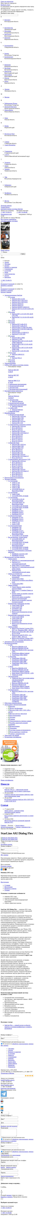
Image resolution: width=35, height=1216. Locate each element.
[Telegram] (4, 1096)
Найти (23, 254)
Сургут (6, 154)
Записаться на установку (9, 1141)
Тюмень (7, 169)
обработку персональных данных (22, 1044)
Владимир (7, 31)
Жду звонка (4, 855)
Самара (6, 142)
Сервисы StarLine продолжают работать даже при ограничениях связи (18, 795)
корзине (9, 1195)
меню (2, 257)
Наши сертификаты (7, 780)
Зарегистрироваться (7, 1176)
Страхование (8, 269)
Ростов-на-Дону (9, 134)
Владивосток (8, 28)
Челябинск (7, 193)
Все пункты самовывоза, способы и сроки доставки (9, 220)
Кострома (7, 68)
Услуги (6, 275)
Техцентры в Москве (7, 1073)
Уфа (5, 177)
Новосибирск (8, 110)
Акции (6, 262)
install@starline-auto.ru (7, 1080)
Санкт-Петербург (9, 145)
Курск (6, 81)
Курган (6, 78)
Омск (6, 118)
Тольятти (7, 162)
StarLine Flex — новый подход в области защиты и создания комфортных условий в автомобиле (18, 1026)
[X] (6, 869)
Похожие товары (6, 866)
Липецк (6, 89)
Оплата (6, 265)
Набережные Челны (10, 103)
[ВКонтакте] (1, 869)
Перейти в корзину (7, 285)
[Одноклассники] (3, 869)
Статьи (4, 805)
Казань (6, 53)
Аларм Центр (12, 208)
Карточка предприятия (8, 1088)
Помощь (11, 1058)
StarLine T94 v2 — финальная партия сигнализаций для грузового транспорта (17, 790)
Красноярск (8, 74)
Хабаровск (7, 185)
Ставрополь (8, 151)
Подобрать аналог (6, 844)
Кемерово (7, 65)
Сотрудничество (9, 274)
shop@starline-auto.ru (7, 1085)
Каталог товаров (6, 292)
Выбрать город (5, 5)
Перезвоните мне (6, 214)
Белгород (7, 20)
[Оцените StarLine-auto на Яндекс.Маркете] (17, 1077)
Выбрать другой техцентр (9, 1126)
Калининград (8, 57)
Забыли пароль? (11, 1167)
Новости (5, 784)
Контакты (7, 277)
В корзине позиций (7, 289)
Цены (6, 272)
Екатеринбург (8, 45)
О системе (7, 270)
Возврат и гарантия (10, 267)
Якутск (6, 201)
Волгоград (7, 34)
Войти (3, 1167)
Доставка (7, 264)
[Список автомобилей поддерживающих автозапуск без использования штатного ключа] (10, 761)
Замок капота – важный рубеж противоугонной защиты (14, 811)
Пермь (6, 126)
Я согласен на (18, 1044)
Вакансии (11, 1065)
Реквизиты (11, 1067)
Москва (6, 97)
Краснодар (7, 71)
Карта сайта (12, 1062)
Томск (6, 166)
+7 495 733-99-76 (6, 280)
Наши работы (12, 1063)
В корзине (7, 284)
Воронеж (7, 37)
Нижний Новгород (10, 107)
